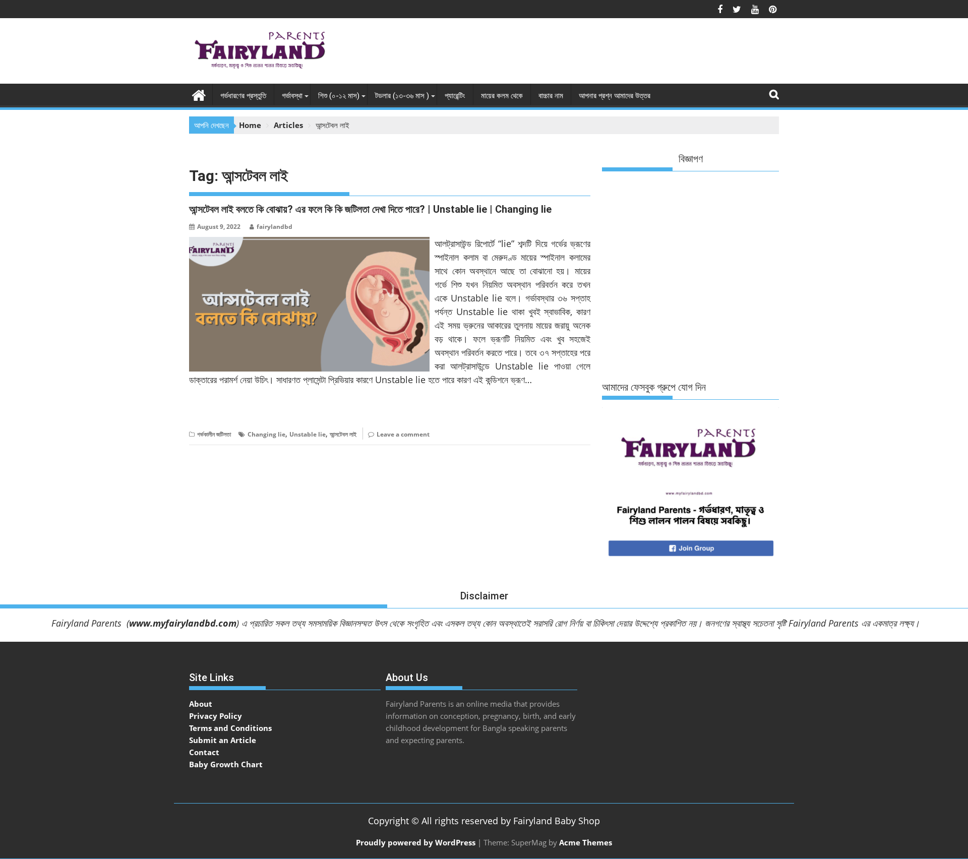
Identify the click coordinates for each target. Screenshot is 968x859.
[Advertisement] (595, 53)
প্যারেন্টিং (455, 95)
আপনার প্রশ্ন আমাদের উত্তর (614, 95)
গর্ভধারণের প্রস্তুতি (243, 95)
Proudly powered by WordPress (415, 842)
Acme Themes (585, 842)
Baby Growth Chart (226, 764)
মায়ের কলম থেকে (502, 95)
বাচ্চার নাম (550, 95)
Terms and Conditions (230, 728)
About (200, 704)
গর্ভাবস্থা (292, 95)
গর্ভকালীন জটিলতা (214, 434)
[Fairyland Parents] (199, 94)
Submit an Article (222, 740)
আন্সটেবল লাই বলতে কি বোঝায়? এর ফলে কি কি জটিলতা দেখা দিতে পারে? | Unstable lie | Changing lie (370, 209)
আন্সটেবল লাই (343, 434)
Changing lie (266, 434)
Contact (204, 752)
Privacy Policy (215, 716)
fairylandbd (274, 226)
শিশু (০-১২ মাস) (338, 95)
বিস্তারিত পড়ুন (209, 410)
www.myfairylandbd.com (182, 623)
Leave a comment (403, 434)
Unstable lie (307, 434)
